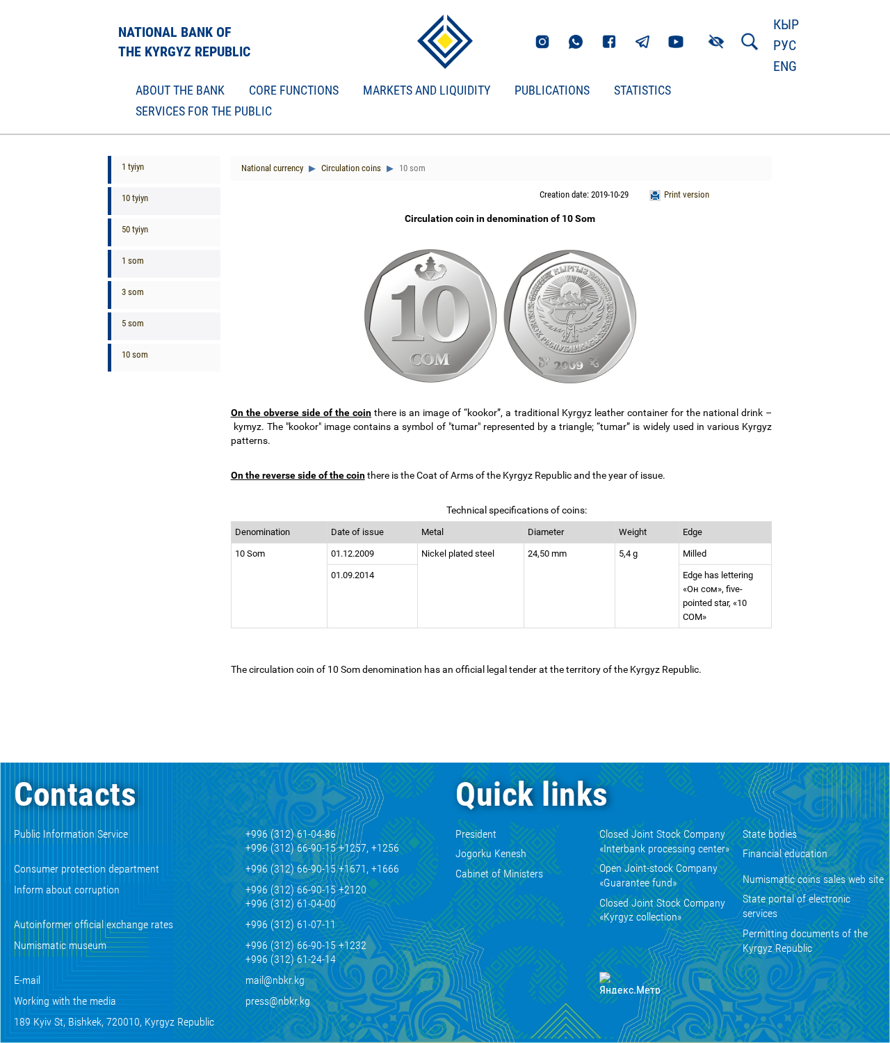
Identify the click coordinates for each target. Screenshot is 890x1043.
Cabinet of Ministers (499, 873)
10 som (135, 354)
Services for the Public (204, 111)
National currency (272, 168)
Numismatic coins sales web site (813, 879)
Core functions (294, 90)
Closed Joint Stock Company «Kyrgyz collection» (662, 910)
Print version (686, 194)
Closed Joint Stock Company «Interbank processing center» (664, 841)
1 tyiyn (133, 166)
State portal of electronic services (796, 906)
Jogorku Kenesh (490, 853)
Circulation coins (350, 168)
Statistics (642, 90)
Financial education (785, 853)
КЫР (786, 24)
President (475, 834)
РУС (784, 45)
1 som (133, 260)
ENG (785, 66)
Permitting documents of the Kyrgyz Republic (805, 941)
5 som (133, 323)
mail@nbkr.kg (275, 980)
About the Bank (180, 90)
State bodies (770, 834)
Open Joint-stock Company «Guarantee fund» (658, 875)
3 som (133, 292)
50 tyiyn (135, 229)
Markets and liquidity (426, 90)
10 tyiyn (135, 198)
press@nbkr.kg (277, 1001)
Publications (552, 90)
